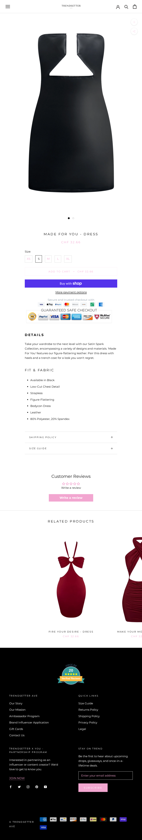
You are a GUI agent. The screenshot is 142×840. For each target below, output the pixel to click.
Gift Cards (16, 729)
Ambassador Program (24, 716)
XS (28, 259)
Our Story (15, 703)
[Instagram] (28, 786)
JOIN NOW (17, 778)
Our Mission (17, 709)
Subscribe (93, 787)
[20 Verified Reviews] (71, 691)
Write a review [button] (71, 498)
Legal (82, 729)
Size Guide (38, 448)
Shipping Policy (43, 437)
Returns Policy (88, 709)
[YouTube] (45, 786)
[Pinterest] (36, 786)
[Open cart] (134, 6)
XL (68, 259)
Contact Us (16, 735)
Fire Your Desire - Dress (71, 631)
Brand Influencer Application (29, 722)
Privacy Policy (87, 722)
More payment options (71, 292)
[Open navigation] (8, 6)
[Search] (126, 7)
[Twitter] (19, 786)
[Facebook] (10, 786)
